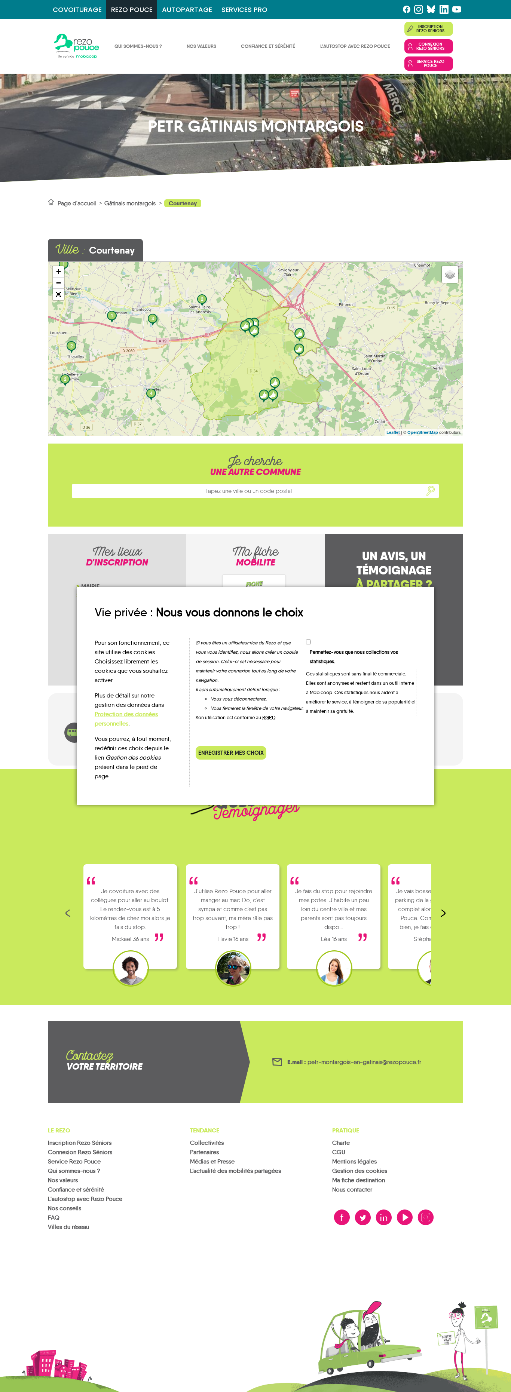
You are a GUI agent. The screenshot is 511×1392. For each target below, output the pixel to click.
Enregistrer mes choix (231, 752)
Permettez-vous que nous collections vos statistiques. (354, 656)
